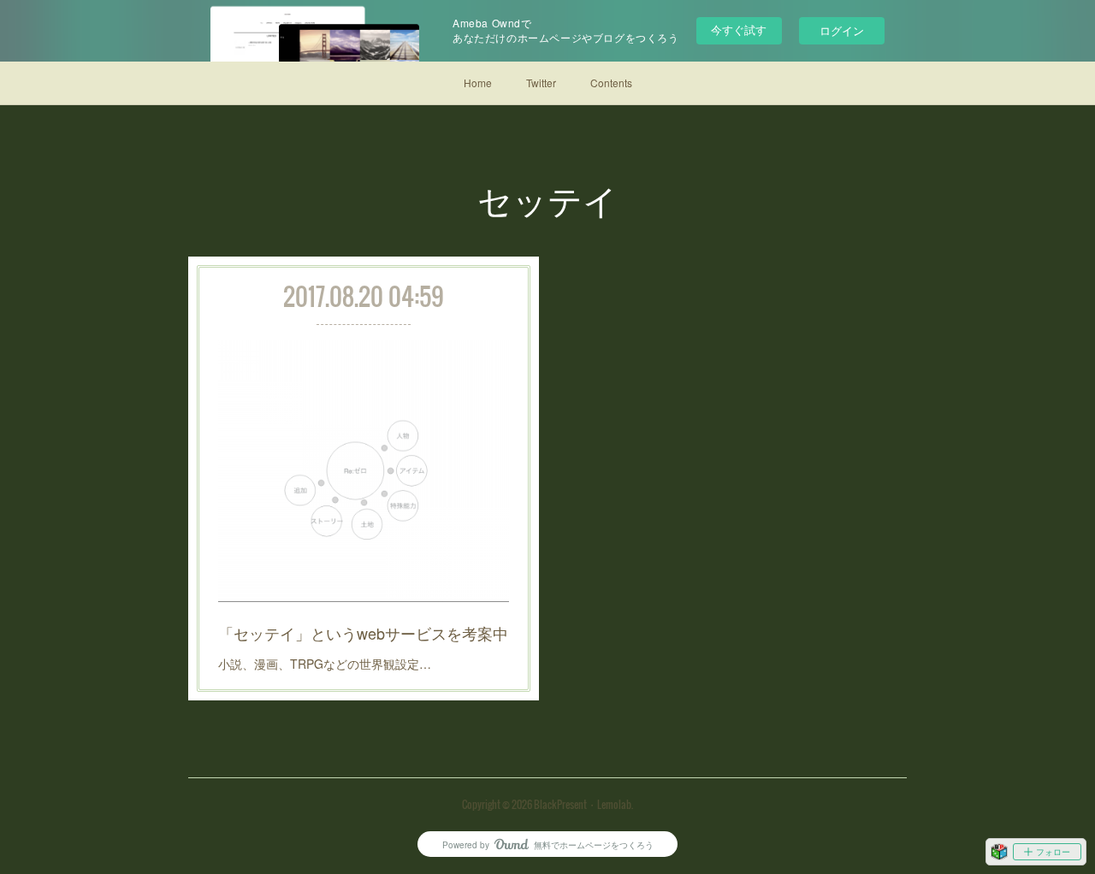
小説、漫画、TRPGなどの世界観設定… (324, 663)
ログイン (842, 30)
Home (478, 82)
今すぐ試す (738, 29)
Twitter (541, 82)
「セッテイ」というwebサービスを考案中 (363, 633)
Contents (611, 82)
